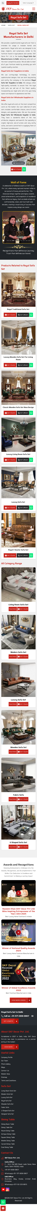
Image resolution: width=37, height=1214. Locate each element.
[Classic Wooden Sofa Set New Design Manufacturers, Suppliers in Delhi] (18, 387)
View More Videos (18, 1000)
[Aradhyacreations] (3, 3)
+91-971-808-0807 (12, 1169)
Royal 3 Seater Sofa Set (18, 550)
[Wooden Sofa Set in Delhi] (18, 727)
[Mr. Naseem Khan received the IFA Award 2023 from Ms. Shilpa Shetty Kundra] (18, 227)
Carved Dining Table (8, 1144)
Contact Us (5, 1071)
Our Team (4, 1061)
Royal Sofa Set (6, 1101)
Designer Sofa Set (7, 1114)
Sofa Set (11, 25)
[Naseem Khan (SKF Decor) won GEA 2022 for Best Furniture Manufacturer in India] (18, 972)
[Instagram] (7, 1189)
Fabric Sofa (18, 795)
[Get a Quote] (3, 1208)
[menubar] (34, 9)
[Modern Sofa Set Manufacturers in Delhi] (18, 632)
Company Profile (6, 1057)
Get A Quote (11, 315)
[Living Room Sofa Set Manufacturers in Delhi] (18, 584)
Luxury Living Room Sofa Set (18, 454)
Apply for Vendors (13, 3)
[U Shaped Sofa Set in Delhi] (18, 822)
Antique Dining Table (8, 1134)
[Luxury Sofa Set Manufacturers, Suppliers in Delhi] (18, 482)
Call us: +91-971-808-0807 (16, 1015)
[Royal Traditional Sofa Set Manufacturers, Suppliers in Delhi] (18, 289)
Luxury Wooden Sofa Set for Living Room (18, 358)
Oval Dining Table (7, 1147)
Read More (12, 609)
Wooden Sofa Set (18, 747)
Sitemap (4, 1077)
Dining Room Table (7, 1124)
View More (8, 1047)
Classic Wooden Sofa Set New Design (18, 407)
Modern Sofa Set (18, 652)
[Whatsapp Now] (24, 169)
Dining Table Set (6, 1127)
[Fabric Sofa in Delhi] (18, 775)
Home (3, 25)
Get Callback (24, 315)
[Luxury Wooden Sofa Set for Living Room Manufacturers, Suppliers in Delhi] (18, 337)
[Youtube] (3, 1189)
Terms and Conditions (8, 1081)
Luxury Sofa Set (18, 502)
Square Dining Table (8, 1137)
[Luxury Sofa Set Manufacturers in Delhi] (18, 679)
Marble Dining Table (8, 1141)
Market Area (5, 1074)
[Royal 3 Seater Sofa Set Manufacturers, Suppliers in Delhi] (18, 530)
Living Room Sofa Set (18, 604)
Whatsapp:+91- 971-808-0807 (16, 1173)
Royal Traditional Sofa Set (18, 309)
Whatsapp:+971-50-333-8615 (16, 1184)
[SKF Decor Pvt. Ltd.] (10, 9)
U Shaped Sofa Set (18, 842)
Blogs (3, 1067)
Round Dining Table (7, 1131)
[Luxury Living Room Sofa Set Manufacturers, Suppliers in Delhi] (18, 434)
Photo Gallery (5, 1064)
